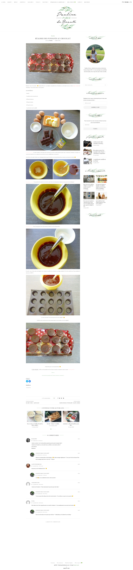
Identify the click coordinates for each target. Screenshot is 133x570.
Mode (15, 2)
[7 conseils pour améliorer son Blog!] (87, 161)
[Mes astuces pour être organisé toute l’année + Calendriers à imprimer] (87, 152)
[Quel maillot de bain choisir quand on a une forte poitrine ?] (101, 195)
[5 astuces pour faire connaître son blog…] (87, 144)
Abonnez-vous (95, 107)
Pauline (51, 40)
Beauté (9, 2)
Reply (79, 438)
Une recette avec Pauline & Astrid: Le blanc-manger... (35, 424)
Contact (80, 2)
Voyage (38, 2)
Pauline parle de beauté (42, 453)
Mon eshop (87, 2)
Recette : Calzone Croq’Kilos (53, 423)
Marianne (34, 438)
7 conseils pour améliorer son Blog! (99, 160)
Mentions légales (69, 562)
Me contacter (60, 562)
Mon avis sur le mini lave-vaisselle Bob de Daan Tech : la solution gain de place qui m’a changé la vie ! (88, 203)
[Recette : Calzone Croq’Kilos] (53, 416)
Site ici (53, 372)
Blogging (30, 2)
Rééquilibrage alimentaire (57, 2)
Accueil (3, 2)
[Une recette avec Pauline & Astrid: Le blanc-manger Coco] (35, 416)
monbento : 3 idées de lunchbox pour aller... (71, 424)
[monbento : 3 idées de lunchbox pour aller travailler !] (71, 416)
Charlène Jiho (35, 482)
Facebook (95, 215)
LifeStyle (22, 2)
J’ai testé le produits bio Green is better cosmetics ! (53, 375)
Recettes (45, 2)
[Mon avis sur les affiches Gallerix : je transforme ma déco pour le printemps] (89, 179)
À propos (53, 562)
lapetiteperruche (37, 464)
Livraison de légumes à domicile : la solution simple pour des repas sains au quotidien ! (101, 186)
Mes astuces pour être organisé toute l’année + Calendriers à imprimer (99, 152)
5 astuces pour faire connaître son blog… (98, 142)
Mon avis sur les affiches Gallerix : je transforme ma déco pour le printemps (88, 186)
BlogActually (76, 565)
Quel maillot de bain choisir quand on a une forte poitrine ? (101, 202)
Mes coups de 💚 (71, 2)
